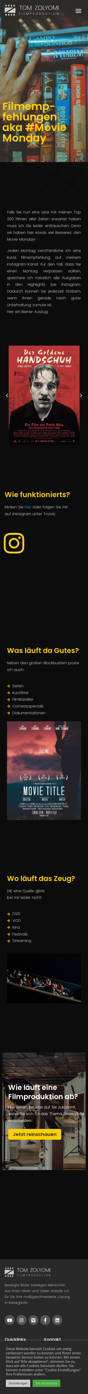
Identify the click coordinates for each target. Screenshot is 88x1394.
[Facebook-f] (45, 1320)
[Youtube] (10, 1320)
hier (29, 507)
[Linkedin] (57, 1320)
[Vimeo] (33, 1320)
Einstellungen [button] (18, 1383)
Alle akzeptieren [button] (46, 1383)
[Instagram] (22, 1320)
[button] (79, 10)
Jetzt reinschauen (35, 1134)
